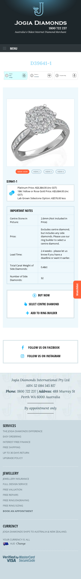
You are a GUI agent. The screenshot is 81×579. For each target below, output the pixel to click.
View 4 (60, 171)
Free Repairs (10, 495)
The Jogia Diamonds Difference (22, 431)
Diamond (36, 76)
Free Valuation (12, 489)
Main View (23, 171)
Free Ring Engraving (16, 500)
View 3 (48, 171)
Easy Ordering (12, 436)
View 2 (36, 171)
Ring (10, 75)
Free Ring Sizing (13, 505)
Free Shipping (11, 447)
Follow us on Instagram (43, 356)
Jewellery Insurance (16, 478)
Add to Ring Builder (44, 313)
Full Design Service (15, 484)
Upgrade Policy (13, 458)
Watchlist (77, 289)
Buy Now (44, 295)
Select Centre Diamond (44, 304)
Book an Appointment (18, 511)
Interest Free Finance (16, 442)
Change (21, 543)
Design (10, 77)
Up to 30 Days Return (16, 452)
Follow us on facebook (44, 347)
